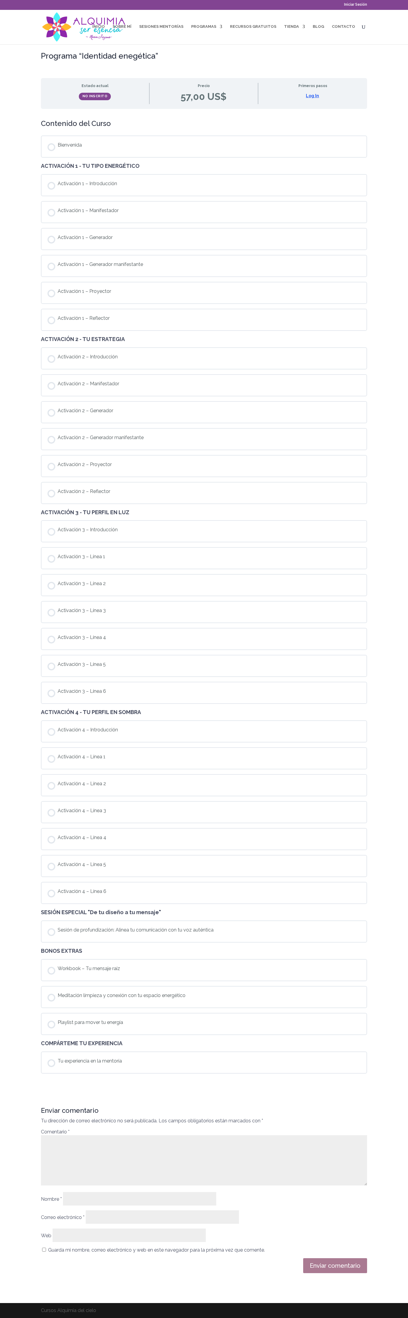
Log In (312, 95)
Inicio (98, 27)
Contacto (343, 27)
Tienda (291, 27)
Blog (318, 27)
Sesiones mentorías (161, 27)
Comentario (55, 1132)
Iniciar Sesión (355, 5)
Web (46, 1235)
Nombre (51, 1199)
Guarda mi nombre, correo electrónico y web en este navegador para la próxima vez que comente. (156, 1250)
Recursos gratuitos (253, 27)
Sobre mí (122, 27)
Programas (203, 27)
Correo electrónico (63, 1217)
